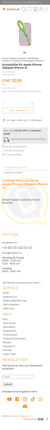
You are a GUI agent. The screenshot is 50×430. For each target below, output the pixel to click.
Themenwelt (10, 334)
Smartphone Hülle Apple (22, 61)
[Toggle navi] (46, 9)
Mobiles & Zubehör (17, 58)
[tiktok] (32, 399)
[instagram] (25, 399)
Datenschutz (10, 297)
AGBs (6, 293)
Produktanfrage (13, 154)
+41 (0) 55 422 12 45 (17, 248)
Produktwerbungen (14, 338)
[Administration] (47, 419)
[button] (24, 52)
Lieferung (8, 308)
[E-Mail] (25, 406)
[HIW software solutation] (41, 419)
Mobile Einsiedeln (20, 416)
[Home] (11, 9)
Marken (7, 342)
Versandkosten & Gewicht (28, 91)
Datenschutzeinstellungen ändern (23, 282)
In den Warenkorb (18, 110)
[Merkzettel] (29, 9)
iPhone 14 (39, 61)
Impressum (9, 346)
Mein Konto (9, 323)
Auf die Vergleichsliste (16, 146)
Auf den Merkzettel (15, 150)
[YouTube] (9, 399)
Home (5, 58)
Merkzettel (9, 327)
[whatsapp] (40, 399)
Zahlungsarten (11, 304)
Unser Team (9, 354)
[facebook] (17, 399)
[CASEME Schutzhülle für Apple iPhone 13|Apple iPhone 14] (25, 33)
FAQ (5, 319)
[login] (41, 9)
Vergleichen (9, 331)
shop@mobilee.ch (12, 253)
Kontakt (7, 350)
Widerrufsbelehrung (14, 300)
